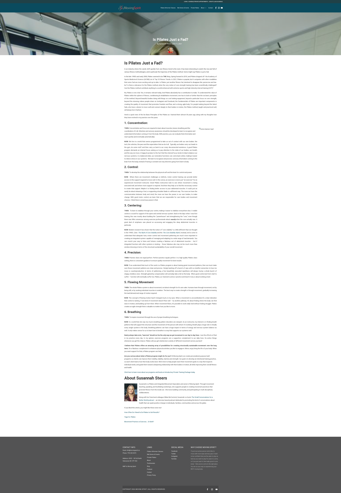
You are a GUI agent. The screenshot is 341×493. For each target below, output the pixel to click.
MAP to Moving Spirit (129, 466)
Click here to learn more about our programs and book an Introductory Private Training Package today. (160, 372)
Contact (149, 472)
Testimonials (151, 463)
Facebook (174, 451)
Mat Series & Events (153, 454)
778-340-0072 (131, 453)
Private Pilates (151, 457)
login (185, 1)
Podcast (149, 469)
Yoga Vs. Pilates (130, 417)
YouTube (174, 459)
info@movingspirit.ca (133, 450)
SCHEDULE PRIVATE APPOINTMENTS (198, 1)
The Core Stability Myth (171, 233)
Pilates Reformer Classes (155, 451)
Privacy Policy (151, 475)
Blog (148, 466)
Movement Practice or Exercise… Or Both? (139, 422)
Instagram (174, 456)
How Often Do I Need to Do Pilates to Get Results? (141, 412)
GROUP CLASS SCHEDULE (216, 1)
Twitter (173, 454)
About (149, 460)
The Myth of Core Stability (147, 233)
